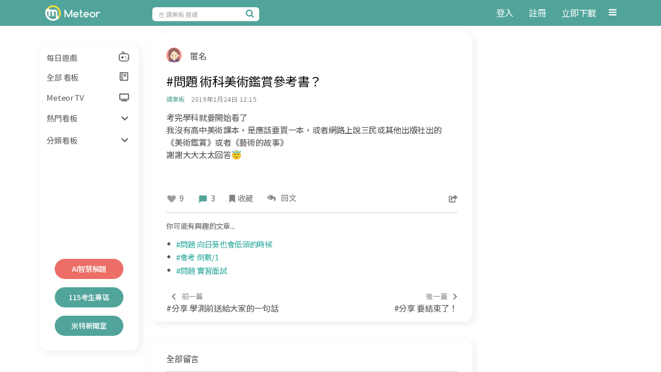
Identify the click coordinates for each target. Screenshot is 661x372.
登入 (504, 12)
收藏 (245, 198)
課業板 (175, 99)
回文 (287, 197)
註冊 (537, 12)
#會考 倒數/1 (197, 257)
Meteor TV (65, 97)
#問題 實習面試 (201, 270)
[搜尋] (251, 13)
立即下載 (578, 12)
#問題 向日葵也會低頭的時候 (224, 244)
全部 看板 (62, 77)
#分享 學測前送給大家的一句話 (222, 302)
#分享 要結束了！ (426, 302)
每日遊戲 (61, 57)
